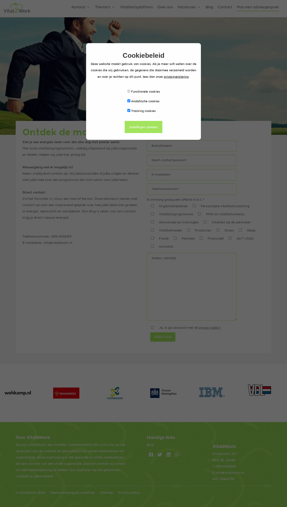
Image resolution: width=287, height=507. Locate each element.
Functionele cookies (145, 91)
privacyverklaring (176, 76)
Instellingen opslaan (143, 127)
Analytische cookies (144, 101)
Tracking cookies (143, 111)
